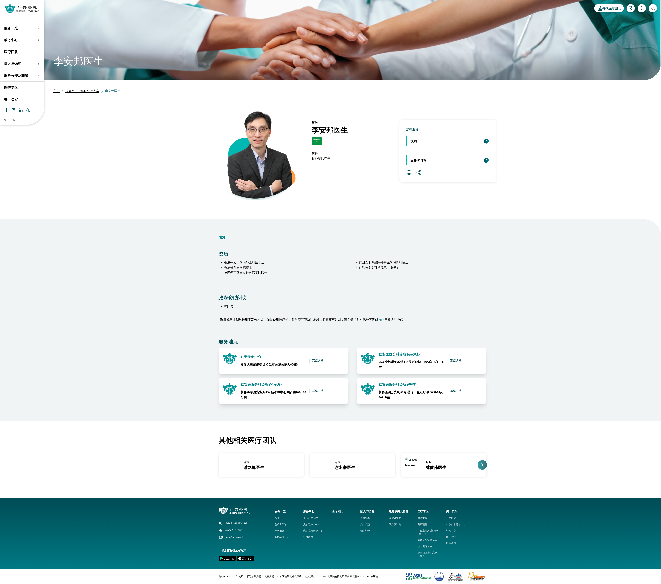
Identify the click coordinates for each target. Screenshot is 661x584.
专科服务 (279, 530)
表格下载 (422, 518)
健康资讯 (365, 530)
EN (13, 119)
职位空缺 (451, 537)
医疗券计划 (395, 524)
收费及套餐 (395, 518)
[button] (218, 465)
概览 (222, 237)
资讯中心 (451, 530)
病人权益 (365, 524)
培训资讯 (238, 576)
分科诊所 (308, 537)
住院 (277, 518)
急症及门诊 (281, 524)
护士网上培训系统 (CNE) (427, 554)
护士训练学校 (425, 546)
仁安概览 (451, 518)
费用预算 (422, 524)
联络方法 (317, 360)
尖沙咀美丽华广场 (313, 530)
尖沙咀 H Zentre (311, 524)
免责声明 (269, 576)
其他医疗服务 (282, 537)
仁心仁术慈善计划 (455, 524)
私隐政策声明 (254, 576)
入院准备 (365, 518)
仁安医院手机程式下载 (289, 576)
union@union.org (234, 537)
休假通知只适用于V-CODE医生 (428, 532)
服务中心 (11, 40)
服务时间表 (418, 160)
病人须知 (309, 576)
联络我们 (451, 543)
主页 (56, 91)
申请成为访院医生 (427, 540)
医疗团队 (11, 52)
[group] (261, 465)
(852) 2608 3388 (233, 530)
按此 (381, 319)
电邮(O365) (224, 576)
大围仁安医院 (310, 518)
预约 (414, 141)
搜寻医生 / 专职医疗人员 (82, 91)
